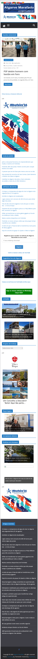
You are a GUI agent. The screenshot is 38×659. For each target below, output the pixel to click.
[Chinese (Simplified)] (5, 3)
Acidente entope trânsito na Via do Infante (15, 627)
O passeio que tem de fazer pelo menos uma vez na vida (18, 171)
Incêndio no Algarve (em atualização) (12, 196)
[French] (12, 3)
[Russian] (21, 3)
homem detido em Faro (10, 68)
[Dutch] (7, 3)
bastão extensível (17, 65)
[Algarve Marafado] (4, 26)
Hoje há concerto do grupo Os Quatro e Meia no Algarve (18, 230)
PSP (17, 68)
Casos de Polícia (8, 60)
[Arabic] (2, 3)
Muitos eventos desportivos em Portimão (14, 218)
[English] (9, 3)
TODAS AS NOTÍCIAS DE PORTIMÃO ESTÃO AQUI (16, 282)
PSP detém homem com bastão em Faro (16, 73)
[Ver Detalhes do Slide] (19, 311)
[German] (14, 3)
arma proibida (8, 65)
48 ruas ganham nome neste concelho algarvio (16, 623)
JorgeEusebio (17, 63)
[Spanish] (23, 3)
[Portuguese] (18, 3)
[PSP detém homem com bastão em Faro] (19, 47)
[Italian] (16, 3)
